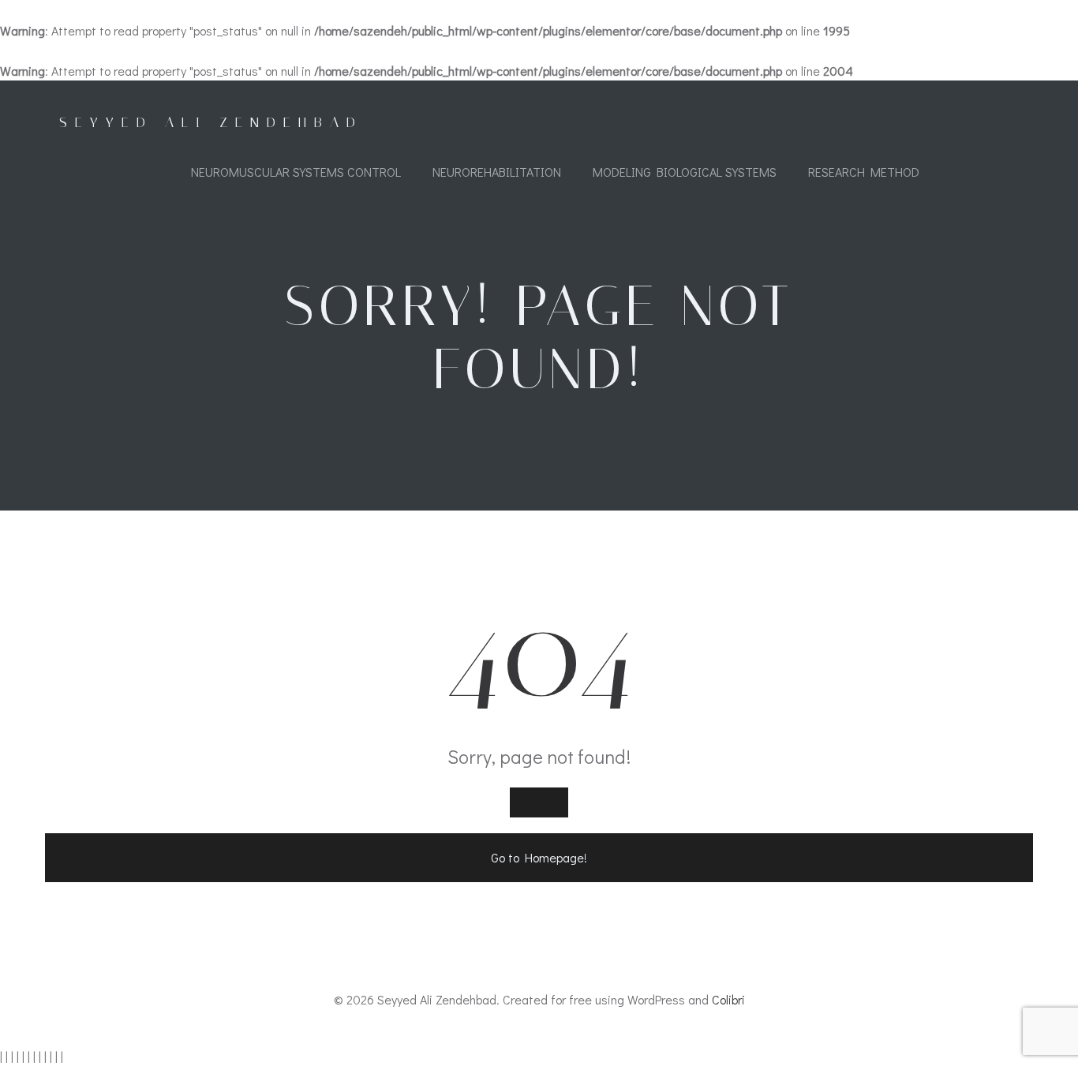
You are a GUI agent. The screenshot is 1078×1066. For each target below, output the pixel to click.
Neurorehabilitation (496, 171)
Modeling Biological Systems (685, 171)
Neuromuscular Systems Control (296, 171)
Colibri (728, 999)
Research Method (863, 171)
